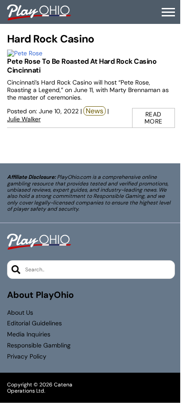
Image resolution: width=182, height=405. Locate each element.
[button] (168, 12)
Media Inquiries (28, 334)
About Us (20, 312)
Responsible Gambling (39, 345)
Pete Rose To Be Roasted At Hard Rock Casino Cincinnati (81, 66)
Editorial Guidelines (34, 323)
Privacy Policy (26, 356)
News (94, 111)
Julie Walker (24, 119)
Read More (153, 118)
